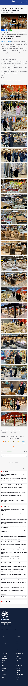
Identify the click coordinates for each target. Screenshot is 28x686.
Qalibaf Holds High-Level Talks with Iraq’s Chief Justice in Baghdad (13, 582)
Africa (17, 647)
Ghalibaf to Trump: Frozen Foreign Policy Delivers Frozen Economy (13, 549)
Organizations (19, 648)
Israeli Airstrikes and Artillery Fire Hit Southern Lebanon (11, 587)
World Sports (4, 670)
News (3, 662)
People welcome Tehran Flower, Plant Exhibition (11, 80)
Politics (3, 639)
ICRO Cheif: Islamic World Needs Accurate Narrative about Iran (13, 478)
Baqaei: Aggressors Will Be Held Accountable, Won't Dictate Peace (13, 492)
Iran (10, 430)
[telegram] (9, 623)
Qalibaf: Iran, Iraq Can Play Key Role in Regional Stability (12, 571)
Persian (17, 681)
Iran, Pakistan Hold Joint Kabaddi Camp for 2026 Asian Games (13, 566)
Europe (17, 643)
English (17, 677)
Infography (18, 656)
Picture (10, 432)
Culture (3, 645)
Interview (4, 656)
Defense (3, 647)
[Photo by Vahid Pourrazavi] (14, 93)
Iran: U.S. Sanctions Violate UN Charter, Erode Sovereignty (12, 569)
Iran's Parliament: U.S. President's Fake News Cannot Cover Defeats (13, 484)
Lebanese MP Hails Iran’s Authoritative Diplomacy (10, 495)
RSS (17, 672)
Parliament (4, 651)
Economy (4, 643)
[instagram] (5, 623)
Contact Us (18, 670)
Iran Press (3, 41)
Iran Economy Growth (12, 436)
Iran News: (8, 41)
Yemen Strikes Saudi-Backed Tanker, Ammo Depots (10, 539)
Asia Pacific (18, 641)
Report (3, 660)
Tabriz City (21, 436)
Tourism (3, 641)
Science (3, 648)
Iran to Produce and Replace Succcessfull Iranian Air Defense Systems (14, 519)
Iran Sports (4, 668)
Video (15, 432)
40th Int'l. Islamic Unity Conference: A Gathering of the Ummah (13, 533)
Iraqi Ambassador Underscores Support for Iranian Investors (12, 590)
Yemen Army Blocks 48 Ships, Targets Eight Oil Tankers (11, 577)
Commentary (4, 658)
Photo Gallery (19, 658)
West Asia (18, 639)
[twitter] (2, 623)
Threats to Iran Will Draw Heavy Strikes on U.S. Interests (11, 487)
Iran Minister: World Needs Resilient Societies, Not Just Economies (13, 574)
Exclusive (4, 432)
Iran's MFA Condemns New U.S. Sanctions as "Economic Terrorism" (14, 579)
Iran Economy (16, 430)
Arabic (17, 679)
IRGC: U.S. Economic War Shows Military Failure (10, 497)
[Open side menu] (1, 2)
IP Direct (3, 677)
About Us (18, 668)
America (17, 645)
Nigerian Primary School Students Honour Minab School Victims (13, 596)
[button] (14, 21)
